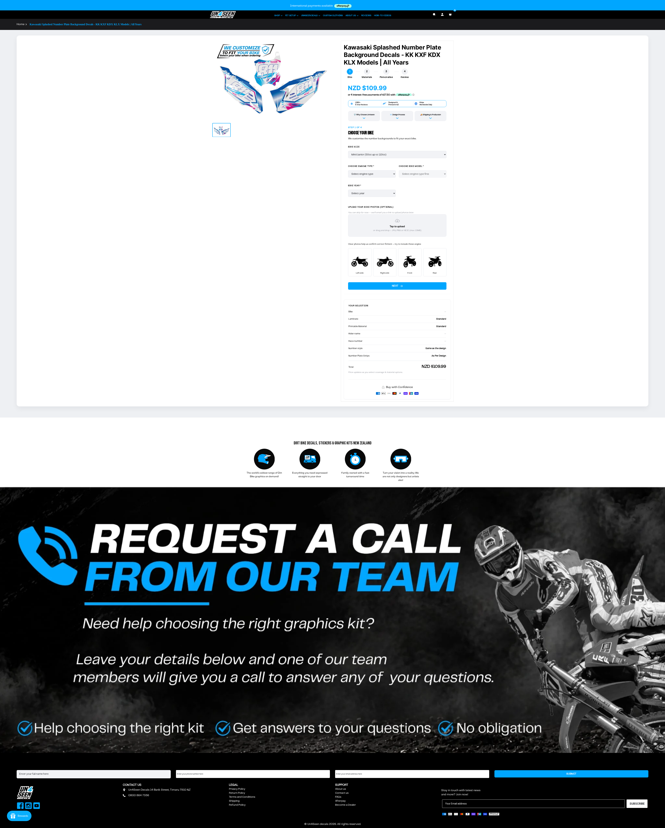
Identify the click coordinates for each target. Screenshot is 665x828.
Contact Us (132, 785)
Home (20, 24)
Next (395, 286)
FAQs (338, 797)
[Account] (442, 14)
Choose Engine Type (361, 166)
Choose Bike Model (411, 166)
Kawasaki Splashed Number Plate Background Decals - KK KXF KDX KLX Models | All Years (85, 24)
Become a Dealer (345, 805)
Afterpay (340, 801)
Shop (277, 15)
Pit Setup (290, 15)
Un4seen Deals (309, 15)
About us (340, 789)
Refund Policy (237, 805)
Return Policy (237, 793)
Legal (233, 785)
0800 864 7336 (138, 795)
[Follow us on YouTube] (36, 806)
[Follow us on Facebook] (20, 806)
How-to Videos (382, 15)
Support (341, 785)
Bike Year (354, 186)
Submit (571, 774)
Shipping (234, 801)
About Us (350, 15)
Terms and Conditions (242, 797)
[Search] (434, 14)
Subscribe (449, 785)
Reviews (366, 15)
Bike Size (354, 147)
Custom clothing (333, 15)
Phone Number (185, 767)
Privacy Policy (237, 789)
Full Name (23, 767)
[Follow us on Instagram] (28, 806)
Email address (343, 767)
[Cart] (450, 14)
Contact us (342, 793)
